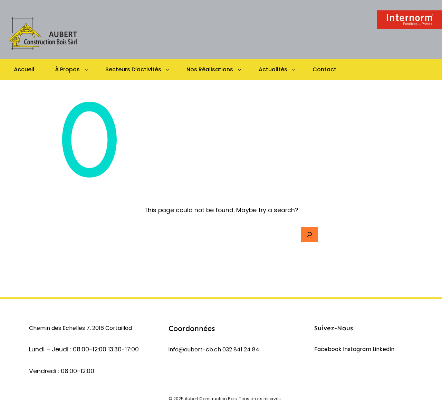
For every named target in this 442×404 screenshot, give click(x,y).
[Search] (309, 234)
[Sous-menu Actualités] (294, 69)
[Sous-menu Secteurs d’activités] (168, 69)
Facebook (328, 349)
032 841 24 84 (240, 349)
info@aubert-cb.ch (195, 349)
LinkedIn (383, 349)
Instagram (358, 349)
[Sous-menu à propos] (86, 69)
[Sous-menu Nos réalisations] (239, 69)
